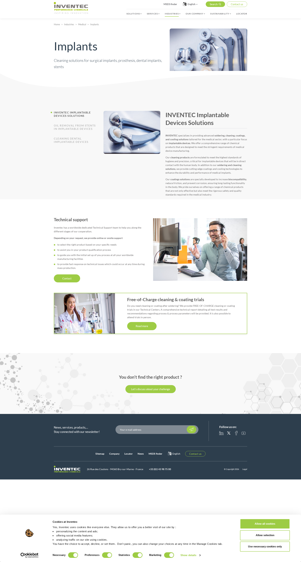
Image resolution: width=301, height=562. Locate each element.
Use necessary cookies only (265, 546)
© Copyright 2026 (231, 469)
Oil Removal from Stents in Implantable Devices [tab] (75, 127)
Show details (188, 555)
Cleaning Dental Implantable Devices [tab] (71, 140)
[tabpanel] (131, 132)
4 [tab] (156, 149)
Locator (241, 14)
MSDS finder (170, 4)
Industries (172, 14)
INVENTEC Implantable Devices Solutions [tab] (72, 114)
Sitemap (99, 453)
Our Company (194, 14)
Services (152, 14)
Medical (82, 24)
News (141, 453)
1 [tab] (139, 149)
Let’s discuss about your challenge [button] (150, 389)
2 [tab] (144, 149)
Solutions (133, 14)
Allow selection (265, 535)
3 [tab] (150, 149)
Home (57, 24)
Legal (244, 469)
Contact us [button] (237, 4)
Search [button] (214, 4)
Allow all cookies (265, 523)
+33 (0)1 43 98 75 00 (160, 469)
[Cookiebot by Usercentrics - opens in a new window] (29, 555)
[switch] (107, 555)
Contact (67, 278)
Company (114, 453)
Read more (142, 326)
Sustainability (219, 14)
